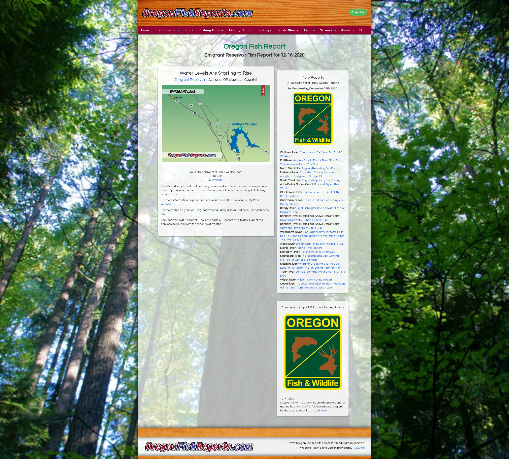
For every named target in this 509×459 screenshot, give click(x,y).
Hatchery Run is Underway (318, 251)
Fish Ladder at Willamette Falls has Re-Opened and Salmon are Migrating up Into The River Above (312, 236)
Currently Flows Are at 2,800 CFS (301, 228)
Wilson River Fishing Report (314, 279)
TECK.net (359, 447)
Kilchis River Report (309, 248)
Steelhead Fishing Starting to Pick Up (320, 244)
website (166, 204)
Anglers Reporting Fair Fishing (321, 168)
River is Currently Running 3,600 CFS (303, 220)
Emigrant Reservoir (189, 80)
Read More (320, 410)
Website (217, 180)
